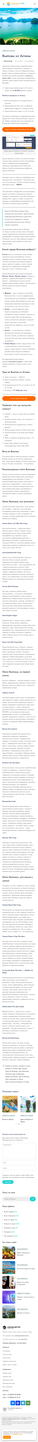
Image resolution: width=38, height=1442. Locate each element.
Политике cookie (17, 1434)
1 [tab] (16, 1124)
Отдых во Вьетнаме (11, 1071)
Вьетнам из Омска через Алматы (16, 1068)
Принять (7, 1437)
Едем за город (9, 1220)
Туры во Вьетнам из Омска (14, 1079)
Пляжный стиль (9, 1228)
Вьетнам (5, 254)
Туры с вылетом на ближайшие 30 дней (19, 129)
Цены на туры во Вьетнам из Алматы (17, 1082)
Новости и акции (8, 51)
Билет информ (9, 1212)
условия (24, 1419)
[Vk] (13, 1403)
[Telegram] (23, 1403)
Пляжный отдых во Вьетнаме (14, 1074)
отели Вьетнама (24, 1071)
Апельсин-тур (8, 61)
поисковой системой (15, 361)
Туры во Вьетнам (24, 1077)
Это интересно (9, 1236)
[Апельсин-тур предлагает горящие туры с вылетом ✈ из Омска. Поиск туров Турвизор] (15, 4)
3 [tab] (22, 1124)
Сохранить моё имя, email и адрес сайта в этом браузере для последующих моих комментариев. (18, 1176)
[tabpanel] (10, 1109)
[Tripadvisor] (28, 1403)
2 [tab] (19, 1124)
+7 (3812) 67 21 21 (13, 1397)
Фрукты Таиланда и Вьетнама (23, 1254)
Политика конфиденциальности (11, 1419)
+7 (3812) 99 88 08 (13, 1394)
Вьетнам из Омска (23, 1313)
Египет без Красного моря (26, 1269)
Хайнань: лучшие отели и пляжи (25, 1298)
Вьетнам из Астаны (11, 1066)
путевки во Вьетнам (11, 1077)
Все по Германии (9, 1216)
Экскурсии (7, 1232)
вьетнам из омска (24, 1066)
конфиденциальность (22, 1336)
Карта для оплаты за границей (23, 1283)
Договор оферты (21, 1343)
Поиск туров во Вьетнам (19, 398)
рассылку (24, 1339)
